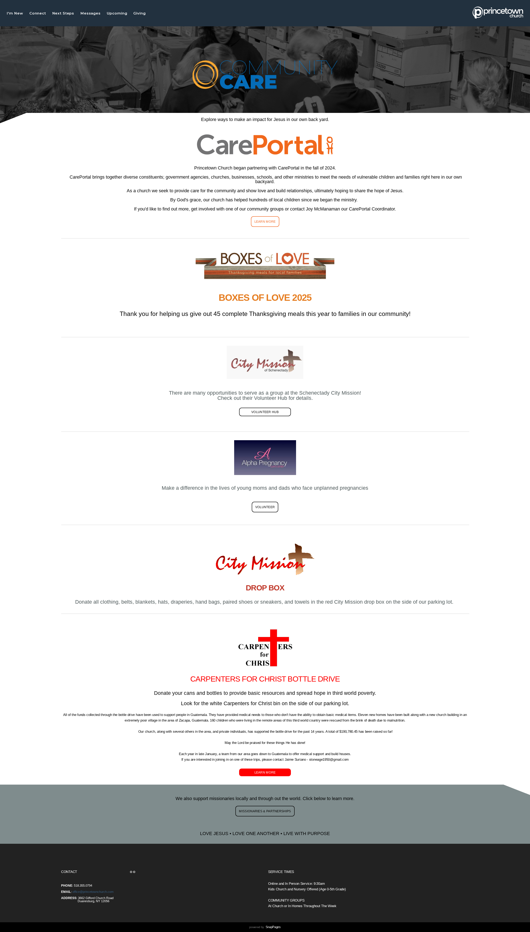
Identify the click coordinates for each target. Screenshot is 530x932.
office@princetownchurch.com (93, 891)
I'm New (15, 13)
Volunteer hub (265, 412)
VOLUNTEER (265, 507)
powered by (265, 927)
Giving (140, 13)
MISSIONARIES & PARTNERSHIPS (265, 811)
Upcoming (118, 13)
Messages (91, 13)
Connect (38, 13)
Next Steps (63, 13)
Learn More (265, 221)
